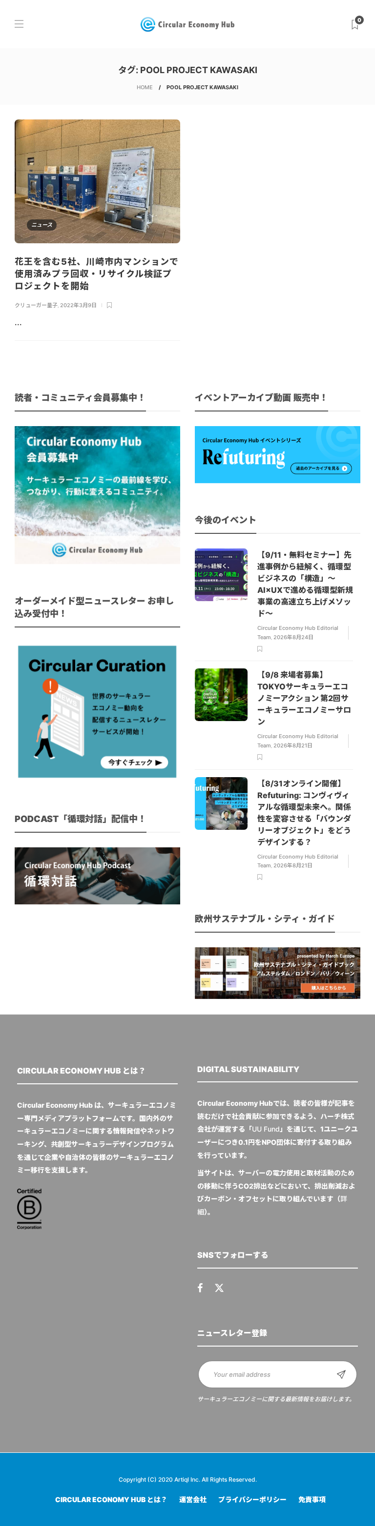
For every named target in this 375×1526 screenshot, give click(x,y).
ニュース (41, 224)
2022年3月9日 (78, 305)
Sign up (341, 1374)
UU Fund (266, 1129)
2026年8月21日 (292, 745)
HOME (145, 87)
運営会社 (193, 1499)
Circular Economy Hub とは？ (111, 1499)
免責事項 (312, 1499)
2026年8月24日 (293, 637)
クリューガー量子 (36, 305)
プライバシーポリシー (252, 1499)
